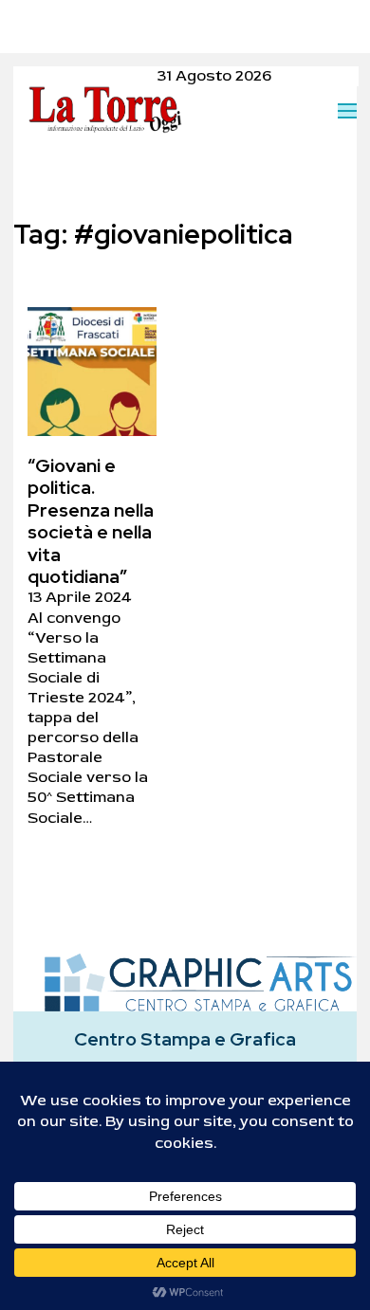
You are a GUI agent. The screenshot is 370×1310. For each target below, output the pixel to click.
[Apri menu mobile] (347, 110)
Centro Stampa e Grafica (185, 1039)
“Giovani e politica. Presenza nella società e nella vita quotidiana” (91, 521)
